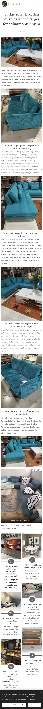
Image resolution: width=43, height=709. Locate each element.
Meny (40, 4)
